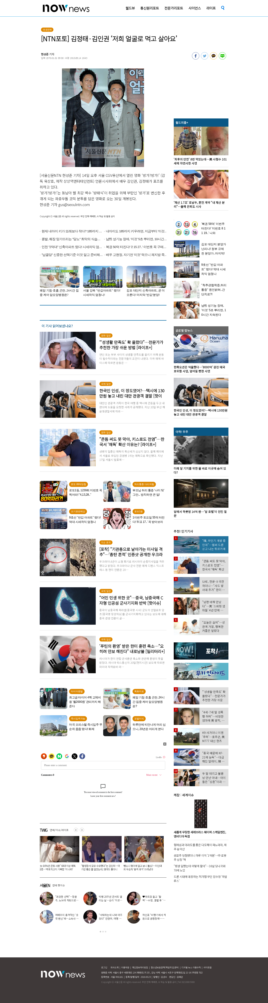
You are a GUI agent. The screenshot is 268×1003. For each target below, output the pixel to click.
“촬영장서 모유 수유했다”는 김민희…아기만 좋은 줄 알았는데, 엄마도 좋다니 (58, 867)
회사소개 (114, 967)
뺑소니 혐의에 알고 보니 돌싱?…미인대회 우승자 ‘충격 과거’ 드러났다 (100, 867)
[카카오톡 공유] (213, 58)
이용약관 (125, 967)
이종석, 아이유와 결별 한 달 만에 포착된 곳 (66, 898)
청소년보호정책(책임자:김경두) (165, 967)
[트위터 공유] (204, 58)
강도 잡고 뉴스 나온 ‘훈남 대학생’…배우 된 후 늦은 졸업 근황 (109, 918)
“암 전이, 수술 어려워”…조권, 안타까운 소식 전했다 (66, 918)
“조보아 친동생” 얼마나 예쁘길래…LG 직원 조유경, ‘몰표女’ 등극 (110, 900)
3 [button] (105, 931)
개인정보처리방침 (140, 967)
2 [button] (103, 931)
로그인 (104, 967)
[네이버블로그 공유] (222, 58)
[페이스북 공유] (195, 58)
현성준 (45, 54)
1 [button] (100, 931)
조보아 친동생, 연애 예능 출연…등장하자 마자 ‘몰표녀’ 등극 (154, 900)
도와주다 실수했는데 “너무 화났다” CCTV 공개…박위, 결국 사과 (140, 867)
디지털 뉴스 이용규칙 (191, 967)
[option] (58, 854)
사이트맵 (207, 967)
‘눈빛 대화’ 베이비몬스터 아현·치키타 (154, 916)
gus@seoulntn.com (74, 204)
